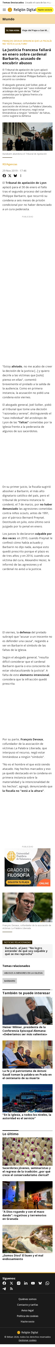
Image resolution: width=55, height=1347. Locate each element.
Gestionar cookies (28, 1340)
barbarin (9, 980)
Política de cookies (27, 1316)
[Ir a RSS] (12, 1289)
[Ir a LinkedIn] (26, 1283)
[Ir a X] (12, 1283)
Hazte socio (27, 1321)
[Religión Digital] (22, 10)
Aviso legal (27, 1310)
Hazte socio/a (45, 9)
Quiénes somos (27, 1299)
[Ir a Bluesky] (40, 1283)
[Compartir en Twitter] (10, 176)
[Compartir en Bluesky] (15, 176)
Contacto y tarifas (27, 1304)
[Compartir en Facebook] (4, 176)
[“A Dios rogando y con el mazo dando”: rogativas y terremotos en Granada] (27, 1195)
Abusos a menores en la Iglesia (23, 972)
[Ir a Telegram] (4, 1289)
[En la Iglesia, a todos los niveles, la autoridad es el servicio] (27, 1098)
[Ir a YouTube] (33, 1283)
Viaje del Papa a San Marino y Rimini (36, 30)
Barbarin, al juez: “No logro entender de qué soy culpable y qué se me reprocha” (26, 951)
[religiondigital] (27, 1332)
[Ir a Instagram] (19, 1283)
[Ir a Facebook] (4, 1283)
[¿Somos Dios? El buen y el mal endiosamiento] (27, 1239)
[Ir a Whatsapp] (48, 1283)
